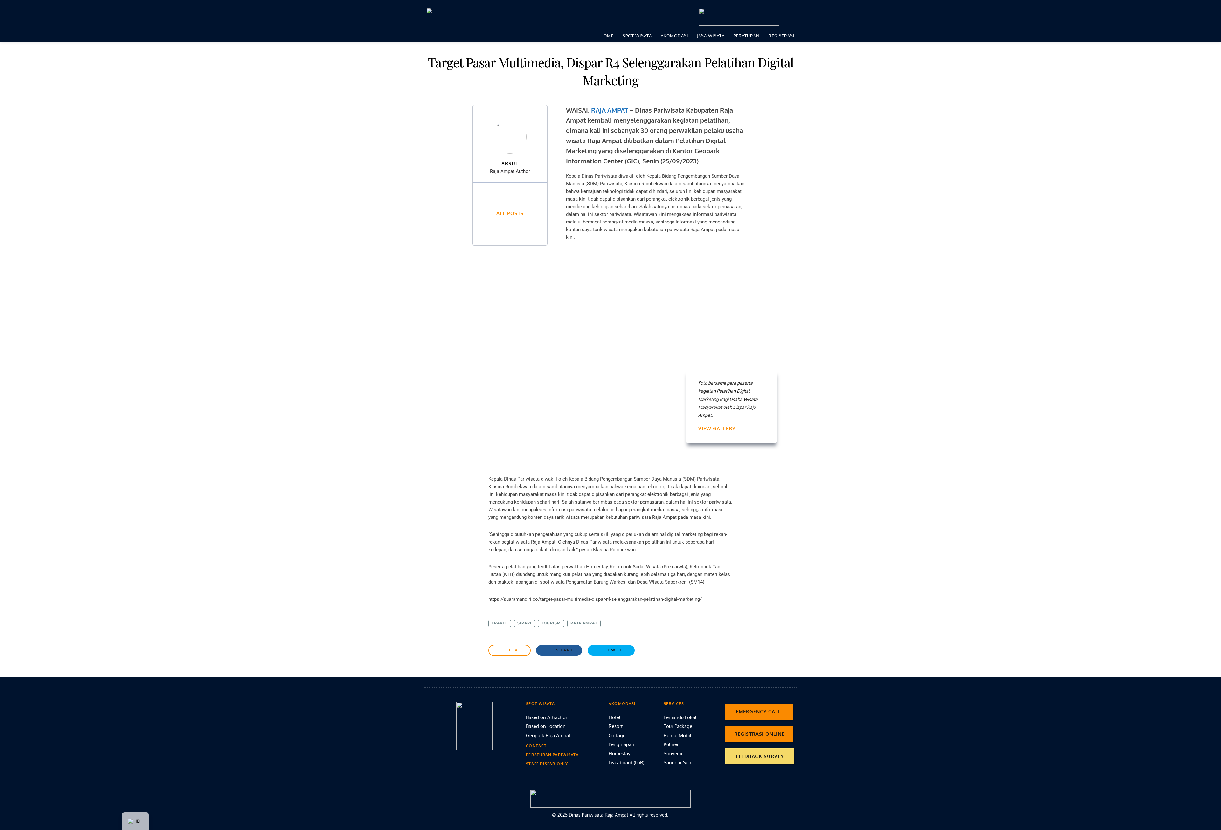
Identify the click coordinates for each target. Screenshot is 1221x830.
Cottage (618, 735)
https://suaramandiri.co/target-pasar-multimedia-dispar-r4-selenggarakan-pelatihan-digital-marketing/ (595, 599)
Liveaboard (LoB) (626, 762)
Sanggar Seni (678, 762)
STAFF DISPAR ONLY (547, 763)
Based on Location (546, 726)
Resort (616, 726)
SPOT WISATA (540, 703)
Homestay (619, 754)
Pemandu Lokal (680, 717)
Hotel (614, 717)
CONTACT (536, 746)
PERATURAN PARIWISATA (552, 754)
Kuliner (671, 744)
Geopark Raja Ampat (548, 735)
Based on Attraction (547, 717)
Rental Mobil (677, 735)
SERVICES (674, 703)
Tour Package (678, 726)
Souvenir (673, 754)
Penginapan (621, 744)
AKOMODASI (622, 703)
